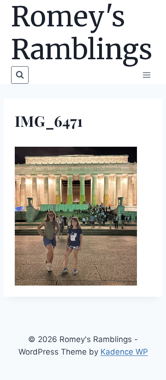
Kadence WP (124, 351)
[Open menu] (146, 75)
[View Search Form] (20, 75)
